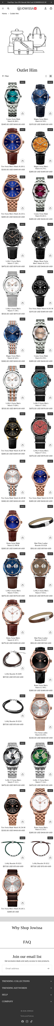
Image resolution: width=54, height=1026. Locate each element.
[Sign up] (48, 968)
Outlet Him (14, 13)
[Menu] (3, 8)
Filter (7, 76)
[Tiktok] (31, 1021)
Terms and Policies (27, 1016)
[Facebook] (22, 1021)
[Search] (8, 8)
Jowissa (29, 1011)
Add (52, 114)
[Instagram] (27, 1021)
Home (4, 13)
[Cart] (51, 8)
